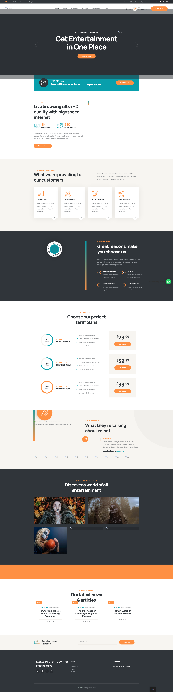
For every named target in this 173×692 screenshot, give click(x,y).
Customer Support (140, 2)
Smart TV (42, 199)
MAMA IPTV (74, 666)
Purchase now (124, 83)
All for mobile (97, 199)
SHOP (73, 672)
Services (74, 9)
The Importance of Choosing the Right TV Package (86, 613)
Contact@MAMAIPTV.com (121, 666)
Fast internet (124, 199)
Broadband (69, 199)
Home (57, 9)
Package (85, 9)
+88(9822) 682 (143, 9)
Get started (159, 9)
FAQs (131, 2)
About (125, 2)
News (106, 9)
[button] (36, 44)
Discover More (42, 146)
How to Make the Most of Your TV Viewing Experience (50, 613)
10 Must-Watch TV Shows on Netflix (122, 612)
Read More (50, 622)
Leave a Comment (54, 607)
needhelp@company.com (34, 2)
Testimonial (96, 9)
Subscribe (127, 642)
